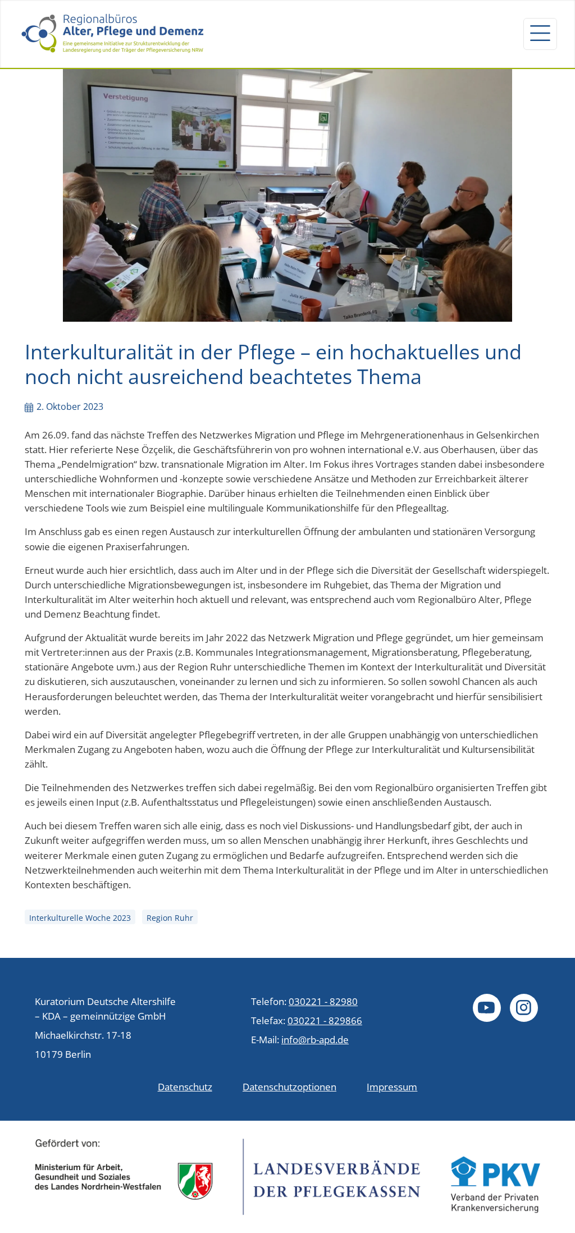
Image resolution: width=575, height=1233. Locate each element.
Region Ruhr (170, 917)
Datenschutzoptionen (289, 1086)
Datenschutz (185, 1086)
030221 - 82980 (323, 1001)
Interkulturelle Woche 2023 (80, 917)
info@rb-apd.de (315, 1039)
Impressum (392, 1086)
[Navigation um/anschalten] (540, 33)
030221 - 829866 (325, 1020)
